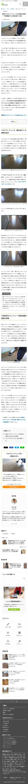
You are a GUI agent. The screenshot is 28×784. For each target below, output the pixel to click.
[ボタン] (17, 4)
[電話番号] (20, 4)
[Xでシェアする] (6, 447)
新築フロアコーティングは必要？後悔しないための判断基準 (14, 419)
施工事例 (5, 11)
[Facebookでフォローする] (16, 524)
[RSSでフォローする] (16, 701)
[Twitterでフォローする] (14, 524)
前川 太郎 (14, 507)
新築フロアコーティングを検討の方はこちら (14, 115)
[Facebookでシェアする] (11, 447)
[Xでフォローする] (11, 701)
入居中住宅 (5, 533)
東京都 (13, 533)
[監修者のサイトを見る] (12, 524)
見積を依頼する (14, 487)
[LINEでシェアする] (22, 447)
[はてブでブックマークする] (17, 447)
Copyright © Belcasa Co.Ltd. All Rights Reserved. (14, 781)
